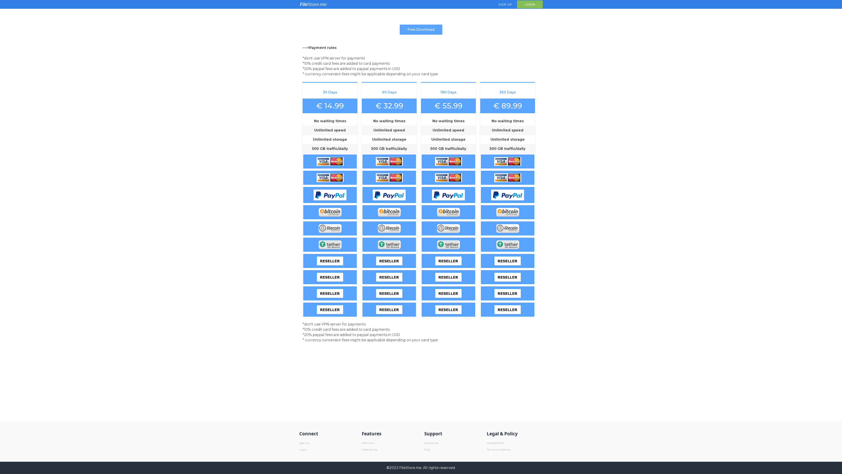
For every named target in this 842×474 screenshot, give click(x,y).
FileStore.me (410, 468)
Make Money (370, 449)
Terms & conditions (498, 449)
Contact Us (431, 443)
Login (530, 4)
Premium (368, 443)
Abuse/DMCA (495, 443)
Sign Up (505, 4)
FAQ (427, 449)
